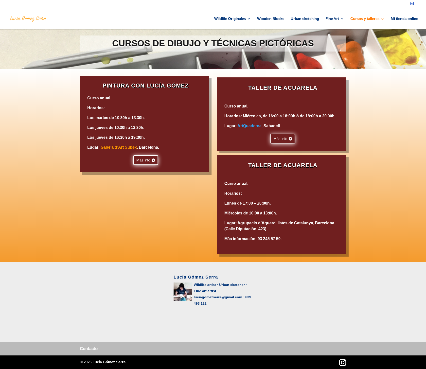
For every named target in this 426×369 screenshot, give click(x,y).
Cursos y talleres (364, 19)
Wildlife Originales (230, 19)
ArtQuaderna (249, 126)
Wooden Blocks (270, 19)
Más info (143, 160)
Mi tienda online (404, 19)
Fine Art (332, 19)
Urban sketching (305, 19)
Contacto (89, 348)
